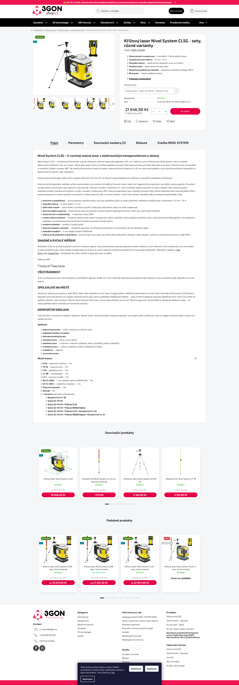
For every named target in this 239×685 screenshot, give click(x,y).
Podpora (126, 662)
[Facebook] (36, 648)
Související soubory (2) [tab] (110, 142)
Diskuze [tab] (141, 142)
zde (113, 672)
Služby (81, 636)
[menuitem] (40, 22)
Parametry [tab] (76, 142)
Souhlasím (152, 668)
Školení (125, 658)
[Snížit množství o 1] (153, 111)
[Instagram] (42, 648)
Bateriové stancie (85, 624)
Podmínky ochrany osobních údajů (137, 628)
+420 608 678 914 (47, 635)
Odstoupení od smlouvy (132, 639)
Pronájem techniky (130, 654)
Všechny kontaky (47, 641)
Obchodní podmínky (131, 624)
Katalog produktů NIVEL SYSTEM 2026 (139, 617)
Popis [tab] (54, 142)
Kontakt (125, 632)
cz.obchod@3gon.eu (48, 629)
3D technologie (84, 632)
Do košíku (185, 111)
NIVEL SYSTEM (138, 50)
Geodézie (82, 628)
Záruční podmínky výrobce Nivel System (140, 620)
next (204, 475)
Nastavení (87, 679)
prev (35, 475)
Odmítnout (136, 668)
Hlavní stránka (176, 11)
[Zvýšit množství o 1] (166, 111)
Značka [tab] (173, 142)
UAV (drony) (83, 617)
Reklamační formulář (131, 636)
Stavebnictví (83, 620)
